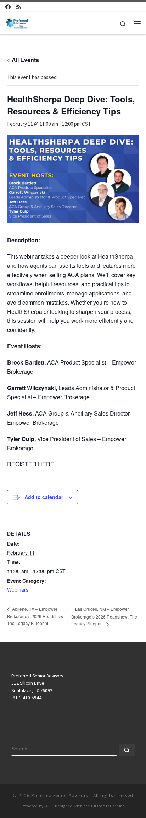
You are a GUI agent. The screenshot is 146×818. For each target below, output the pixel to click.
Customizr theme (108, 805)
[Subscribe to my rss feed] (18, 7)
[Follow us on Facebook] (8, 7)
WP (48, 805)
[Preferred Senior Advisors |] (16, 22)
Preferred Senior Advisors (59, 795)
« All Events (23, 60)
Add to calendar (43, 497)
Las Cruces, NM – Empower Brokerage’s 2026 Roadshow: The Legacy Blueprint (104, 616)
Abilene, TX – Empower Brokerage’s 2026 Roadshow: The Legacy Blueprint (35, 616)
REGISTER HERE (30, 464)
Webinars (17, 589)
